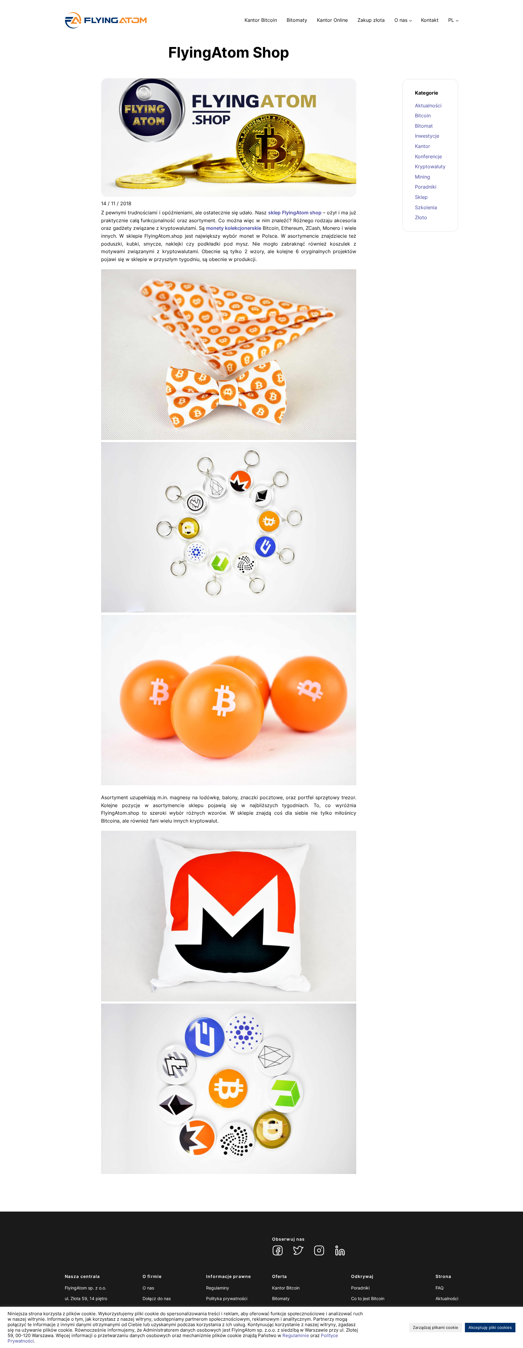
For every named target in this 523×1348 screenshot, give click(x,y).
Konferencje (428, 156)
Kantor (422, 146)
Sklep (421, 197)
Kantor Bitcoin (261, 20)
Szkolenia (426, 207)
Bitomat (424, 126)
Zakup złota (371, 20)
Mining (422, 177)
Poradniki (425, 187)
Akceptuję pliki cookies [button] (490, 1327)
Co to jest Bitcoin (367, 1298)
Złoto (421, 217)
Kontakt (430, 20)
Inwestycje (427, 136)
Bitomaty (297, 20)
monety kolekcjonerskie (233, 228)
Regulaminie (295, 1335)
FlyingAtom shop (301, 213)
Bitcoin (423, 115)
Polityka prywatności (226, 1298)
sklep (274, 213)
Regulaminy (217, 1287)
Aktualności (428, 105)
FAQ (440, 1287)
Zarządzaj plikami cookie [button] (435, 1327)
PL (451, 20)
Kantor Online (332, 20)
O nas (400, 20)
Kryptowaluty (430, 166)
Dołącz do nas (157, 1298)
